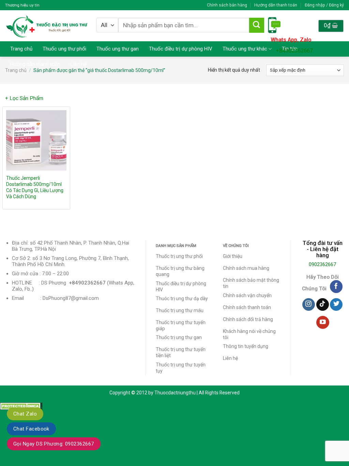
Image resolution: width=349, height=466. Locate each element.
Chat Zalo (25, 414)
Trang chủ (21, 49)
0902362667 (322, 264)
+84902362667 (294, 50)
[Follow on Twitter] (336, 304)
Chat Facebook (31, 429)
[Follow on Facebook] (336, 286)
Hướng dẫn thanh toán (275, 5)
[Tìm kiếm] (256, 25)
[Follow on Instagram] (308, 304)
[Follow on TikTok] (322, 304)
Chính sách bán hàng (227, 5)
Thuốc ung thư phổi (64, 49)
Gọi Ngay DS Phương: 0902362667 (53, 444)
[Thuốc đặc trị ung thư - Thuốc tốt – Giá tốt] (47, 26)
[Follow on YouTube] (322, 322)
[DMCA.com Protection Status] (21, 406)
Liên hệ (79, 64)
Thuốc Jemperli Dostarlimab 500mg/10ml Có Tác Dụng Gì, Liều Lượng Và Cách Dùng (34, 187)
